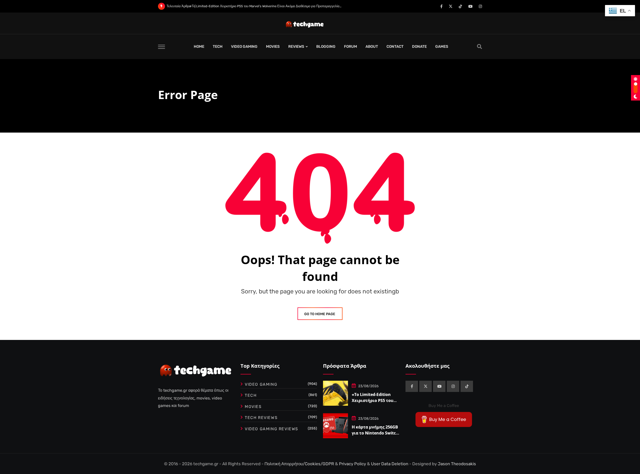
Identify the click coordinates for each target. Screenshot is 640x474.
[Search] (479, 47)
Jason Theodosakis (457, 463)
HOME (199, 46)
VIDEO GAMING (244, 46)
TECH (217, 46)
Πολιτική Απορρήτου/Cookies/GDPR (299, 463)
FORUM (350, 46)
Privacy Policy (353, 463)
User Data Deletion (390, 463)
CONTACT (395, 46)
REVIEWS (296, 46)
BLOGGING (326, 46)
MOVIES (273, 46)
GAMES (441, 46)
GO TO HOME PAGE (319, 314)
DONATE (419, 46)
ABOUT (372, 46)
